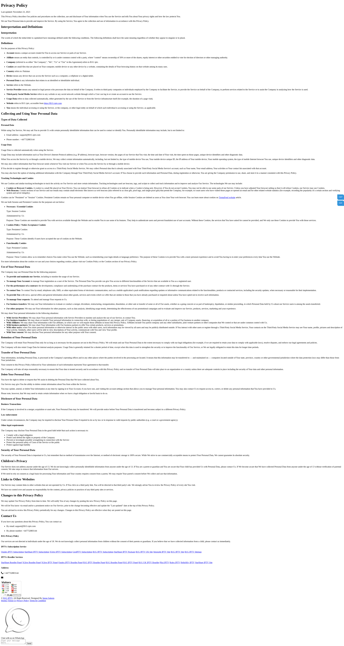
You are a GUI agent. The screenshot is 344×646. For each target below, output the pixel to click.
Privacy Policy (23, 600)
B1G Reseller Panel (114, 562)
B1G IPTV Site (177, 552)
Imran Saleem (48, 598)
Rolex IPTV (175, 562)
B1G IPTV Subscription (103, 552)
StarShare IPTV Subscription (36, 552)
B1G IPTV (7, 598)
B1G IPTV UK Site (144, 552)
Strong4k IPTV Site (161, 552)
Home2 (4, 600)
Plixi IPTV (164, 562)
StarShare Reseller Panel (11, 562)
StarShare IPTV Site (203, 562)
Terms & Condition (38, 600)
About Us (12, 600)
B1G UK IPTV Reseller (149, 562)
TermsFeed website (227, 197)
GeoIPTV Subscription (82, 552)
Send (29, 644)
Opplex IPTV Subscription (12, 552)
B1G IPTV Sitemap (193, 552)
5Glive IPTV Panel (49, 562)
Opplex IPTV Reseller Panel (70, 562)
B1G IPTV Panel (130, 562)
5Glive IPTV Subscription (61, 552)
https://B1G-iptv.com (53, 103)
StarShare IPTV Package (124, 552)
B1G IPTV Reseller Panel (94, 562)
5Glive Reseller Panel (31, 562)
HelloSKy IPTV (188, 562)
